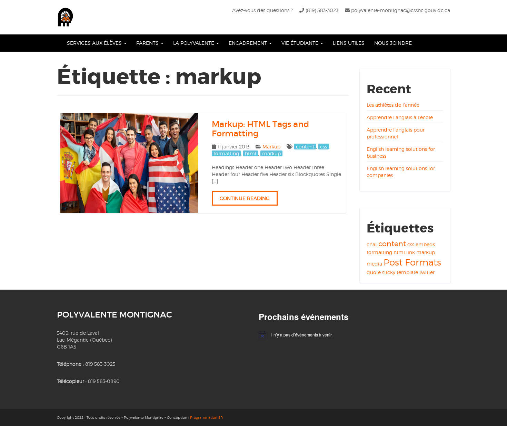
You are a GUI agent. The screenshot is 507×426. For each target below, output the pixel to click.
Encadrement (248, 43)
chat (372, 244)
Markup (271, 146)
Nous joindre (393, 43)
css (323, 146)
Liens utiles (349, 43)
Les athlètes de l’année (393, 105)
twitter (427, 272)
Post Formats (412, 262)
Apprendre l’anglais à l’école (400, 117)
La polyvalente (194, 43)
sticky (388, 272)
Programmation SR (206, 417)
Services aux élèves (95, 43)
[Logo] (65, 17)
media (374, 264)
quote (374, 272)
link (410, 252)
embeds (425, 244)
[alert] (354, 335)
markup (271, 153)
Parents (148, 43)
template (407, 272)
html (250, 153)
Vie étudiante (300, 43)
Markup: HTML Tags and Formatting (260, 128)
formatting (226, 153)
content (305, 146)
